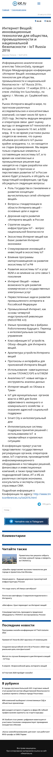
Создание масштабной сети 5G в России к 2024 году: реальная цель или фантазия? (26, 648)
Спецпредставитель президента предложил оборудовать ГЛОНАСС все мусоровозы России (24, 613)
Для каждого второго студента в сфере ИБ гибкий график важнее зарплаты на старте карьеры (25, 711)
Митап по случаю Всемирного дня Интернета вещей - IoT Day (26, 657)
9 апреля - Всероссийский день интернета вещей (24, 666)
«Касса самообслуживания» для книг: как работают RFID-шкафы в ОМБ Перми (26, 733)
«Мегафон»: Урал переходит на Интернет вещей (24, 605)
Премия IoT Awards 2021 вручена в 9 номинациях (24, 639)
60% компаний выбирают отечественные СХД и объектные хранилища (24, 701)
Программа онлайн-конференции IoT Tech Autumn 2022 (25, 631)
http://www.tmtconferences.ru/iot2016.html (26, 495)
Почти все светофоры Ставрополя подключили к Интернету (24, 597)
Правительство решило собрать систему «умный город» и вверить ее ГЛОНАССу (35, 558)
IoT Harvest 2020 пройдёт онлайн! (17, 672)
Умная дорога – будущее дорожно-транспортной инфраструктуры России (24, 580)
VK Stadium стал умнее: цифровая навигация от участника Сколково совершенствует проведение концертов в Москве (25, 722)
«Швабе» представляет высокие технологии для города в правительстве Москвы (24, 570)
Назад (6, 510)
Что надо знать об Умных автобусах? (19, 588)
